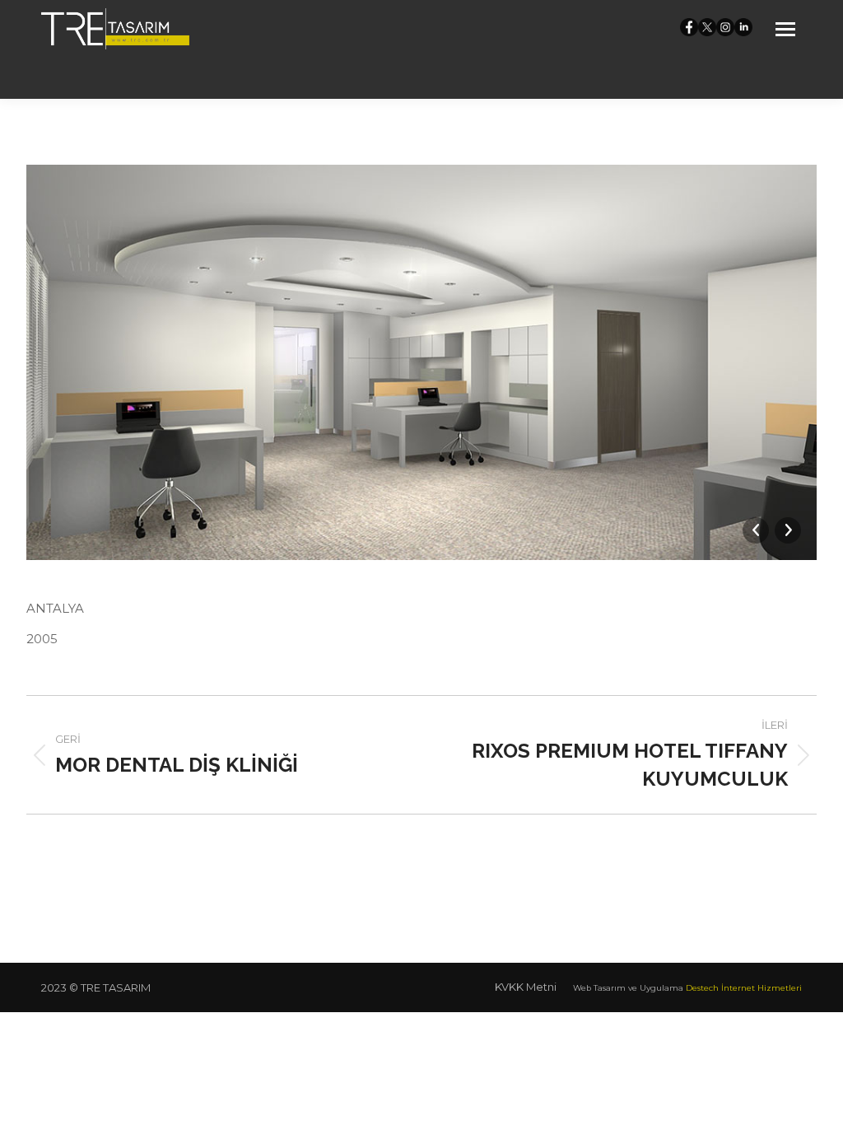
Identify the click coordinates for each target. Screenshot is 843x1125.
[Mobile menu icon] (785, 29)
